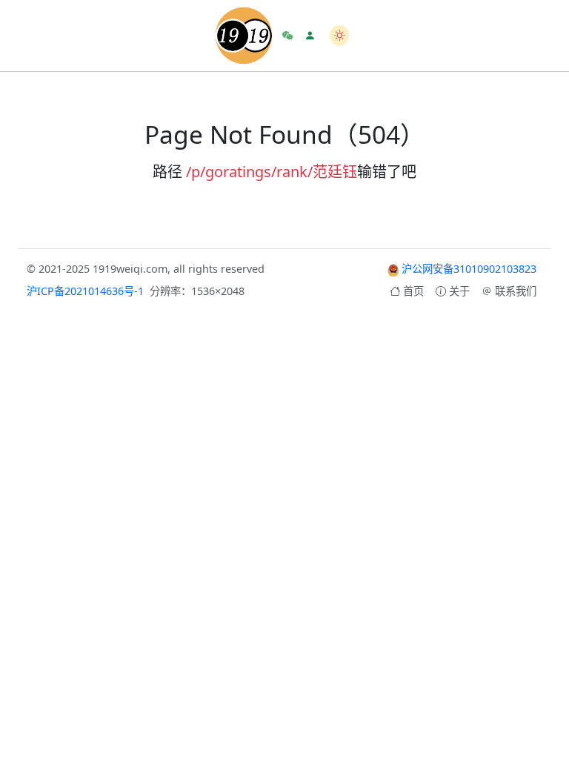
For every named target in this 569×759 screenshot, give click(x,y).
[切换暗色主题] (339, 35)
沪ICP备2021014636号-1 (85, 291)
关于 (459, 291)
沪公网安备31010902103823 (467, 269)
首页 (413, 291)
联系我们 (515, 291)
